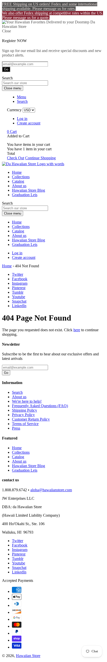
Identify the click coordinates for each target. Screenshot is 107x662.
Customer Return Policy (31, 419)
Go (6, 69)
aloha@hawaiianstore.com (51, 490)
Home (17, 172)
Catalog (18, 181)
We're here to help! (27, 401)
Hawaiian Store (28, 656)
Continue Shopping (40, 158)
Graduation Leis (24, 195)
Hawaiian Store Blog (28, 190)
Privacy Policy (23, 415)
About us (19, 186)
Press (16, 428)
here (76, 330)
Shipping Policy (24, 410)
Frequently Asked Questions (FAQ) (40, 406)
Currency (14, 110)
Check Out (15, 158)
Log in (22, 118)
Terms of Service (25, 424)
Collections (21, 177)
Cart (12, 131)
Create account (28, 123)
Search (17, 392)
